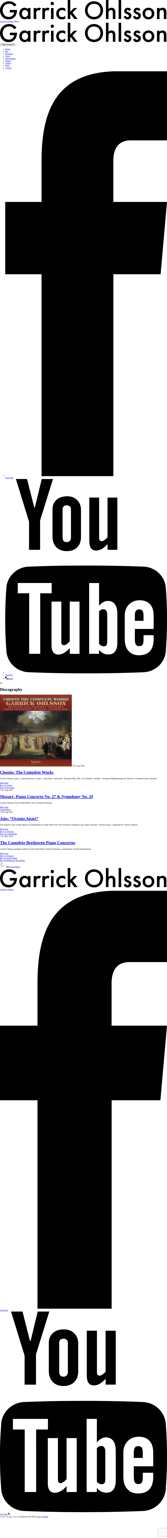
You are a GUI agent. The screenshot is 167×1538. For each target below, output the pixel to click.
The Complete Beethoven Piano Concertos (37, 842)
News (7, 56)
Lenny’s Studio (42, 1517)
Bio (6, 51)
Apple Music (5, 810)
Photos (8, 61)
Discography (10, 58)
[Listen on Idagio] (9, 1514)
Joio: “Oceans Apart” (19, 818)
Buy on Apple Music (8, 834)
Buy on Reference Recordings (12, 860)
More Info (4, 783)
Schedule (9, 54)
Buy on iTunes (6, 785)
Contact (8, 68)
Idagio (10, 679)
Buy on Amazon (7, 831)
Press (7, 66)
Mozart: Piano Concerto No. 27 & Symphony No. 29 (46, 796)
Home (7, 49)
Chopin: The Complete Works (26, 772)
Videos (8, 63)
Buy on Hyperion (7, 788)
